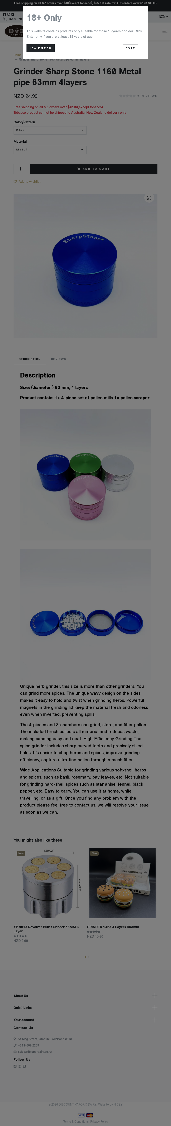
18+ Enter (40, 48)
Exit (131, 48)
